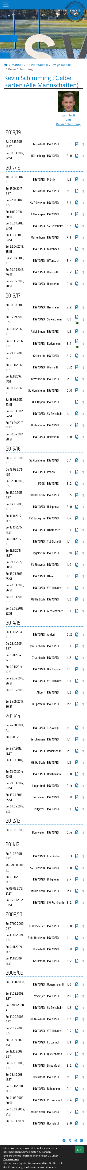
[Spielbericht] (76, 144)
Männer (17, 65)
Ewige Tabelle (61, 65)
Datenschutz (11, 1159)
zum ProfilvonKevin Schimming (68, 119)
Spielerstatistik (37, 65)
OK (79, 1150)
